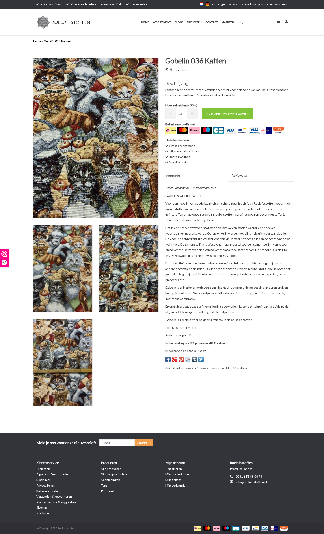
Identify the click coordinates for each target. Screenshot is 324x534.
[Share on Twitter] (201, 359)
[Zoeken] (241, 22)
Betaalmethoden (48, 491)
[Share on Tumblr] (194, 359)
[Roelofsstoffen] (70, 22)
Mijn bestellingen (177, 474)
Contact (211, 22)
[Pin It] (181, 359)
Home (145, 22)
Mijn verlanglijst (176, 485)
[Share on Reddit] (187, 359)
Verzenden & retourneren (54, 496)
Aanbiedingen (110, 480)
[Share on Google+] (174, 359)
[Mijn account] (284, 21)
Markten (228, 22)
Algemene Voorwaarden (53, 474)
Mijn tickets (173, 480)
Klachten (42, 513)
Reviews (239, 175)
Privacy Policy (45, 485)
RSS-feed (107, 491)
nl (201, 4)
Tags (104, 485)
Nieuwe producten (114, 474)
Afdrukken (240, 368)
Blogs (179, 22)
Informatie (172, 175)
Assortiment (162, 22)
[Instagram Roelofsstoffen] (284, 442)
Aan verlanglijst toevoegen (181, 368)
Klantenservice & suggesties (56, 502)
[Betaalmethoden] (197, 528)
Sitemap (42, 507)
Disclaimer (43, 480)
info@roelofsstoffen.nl (251, 482)
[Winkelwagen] (277, 21)
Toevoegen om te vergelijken (215, 368)
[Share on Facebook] (168, 359)
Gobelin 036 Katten (57, 41)
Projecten (194, 22)
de (207, 4)
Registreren (173, 469)
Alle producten (111, 469)
